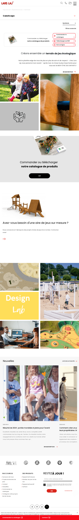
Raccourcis (7, 473)
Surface (24, 487)
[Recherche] (61, 3)
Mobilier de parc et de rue (29, 481)
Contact (45, 517)
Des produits (27, 473)
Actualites (5, 487)
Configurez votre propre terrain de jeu (10, 495)
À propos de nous (8, 477)
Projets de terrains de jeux (9, 481)
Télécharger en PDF (63, 41)
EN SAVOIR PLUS (68, 72)
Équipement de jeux (28, 477)
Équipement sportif (28, 484)
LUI (39, 176)
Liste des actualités (68, 361)
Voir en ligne (60, 45)
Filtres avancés (71, 28)
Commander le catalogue (61, 36)
